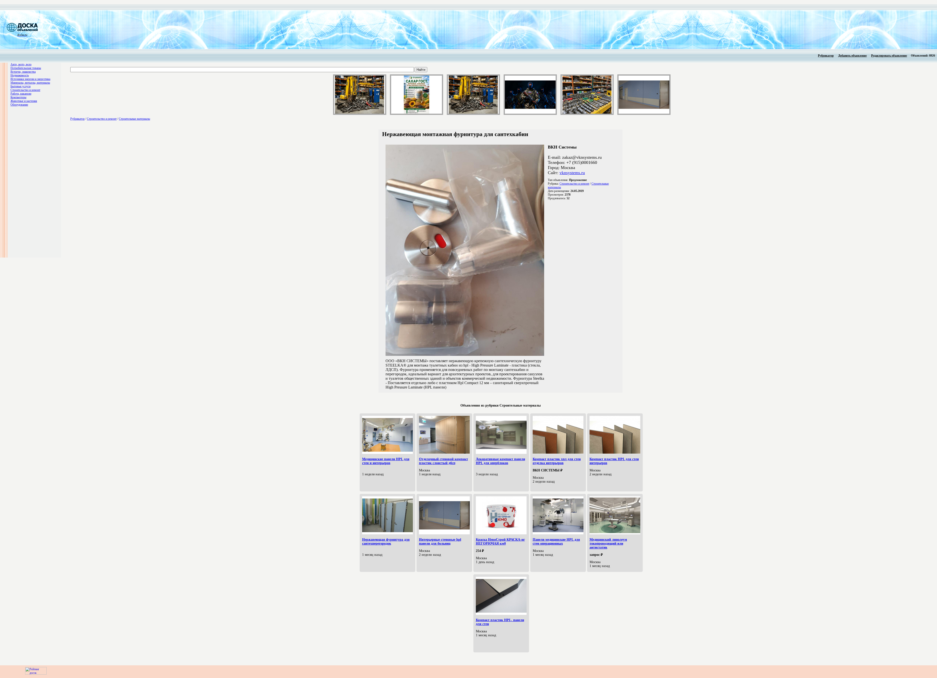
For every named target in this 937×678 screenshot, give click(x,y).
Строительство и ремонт (25, 90)
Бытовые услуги (20, 86)
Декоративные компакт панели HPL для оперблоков (500, 461)
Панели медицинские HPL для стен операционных (556, 541)
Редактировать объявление (889, 55)
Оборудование (19, 104)
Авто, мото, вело (20, 64)
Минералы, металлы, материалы (30, 82)
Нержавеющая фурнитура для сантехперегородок (386, 541)
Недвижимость (19, 75)
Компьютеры (18, 97)
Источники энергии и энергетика (30, 79)
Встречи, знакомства (23, 71)
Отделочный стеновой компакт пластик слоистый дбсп (443, 461)
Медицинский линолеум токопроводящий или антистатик (608, 543)
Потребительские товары (25, 68)
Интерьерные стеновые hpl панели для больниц (440, 541)
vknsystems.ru (572, 172)
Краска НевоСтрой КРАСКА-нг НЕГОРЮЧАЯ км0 (500, 541)
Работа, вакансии (20, 93)
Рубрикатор (826, 55)
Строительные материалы (134, 118)
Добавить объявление (852, 55)
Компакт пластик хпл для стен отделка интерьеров (557, 461)
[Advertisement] (175, 29)
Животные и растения (23, 101)
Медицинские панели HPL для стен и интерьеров (385, 461)
